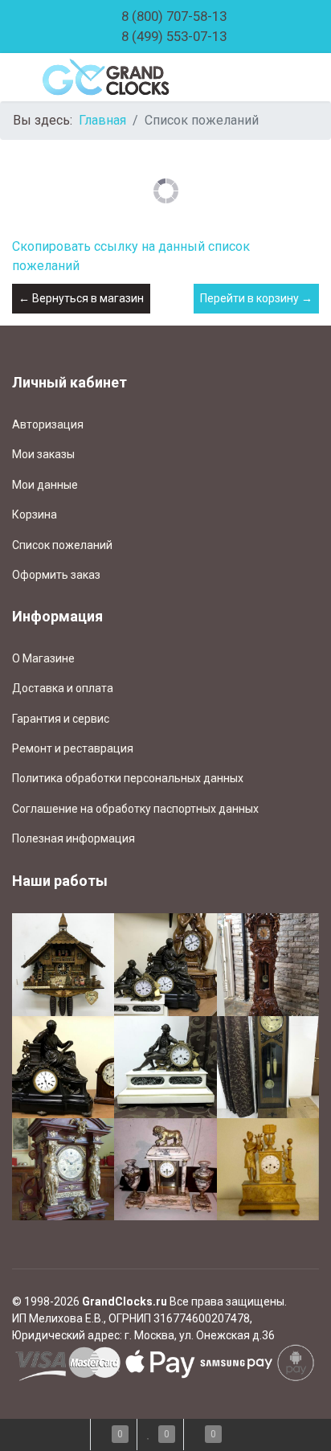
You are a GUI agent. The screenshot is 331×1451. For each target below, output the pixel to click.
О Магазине (43, 658)
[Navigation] (18, 77)
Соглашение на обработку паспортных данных (135, 808)
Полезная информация (73, 838)
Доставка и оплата (62, 688)
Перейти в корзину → (256, 298)
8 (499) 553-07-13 (174, 36)
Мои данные (45, 484)
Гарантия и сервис (60, 718)
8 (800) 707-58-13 (174, 16)
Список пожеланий (62, 545)
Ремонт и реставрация (72, 748)
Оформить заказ (56, 574)
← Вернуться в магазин (81, 298)
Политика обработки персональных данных (127, 778)
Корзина (34, 514)
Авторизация (48, 424)
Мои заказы (43, 454)
